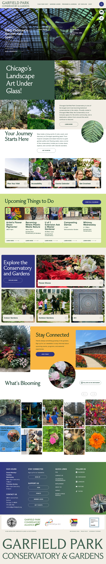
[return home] (15, 4)
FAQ (56, 472)
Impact (57, 490)
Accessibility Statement (95, 531)
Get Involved (82, 4)
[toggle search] (101, 4)
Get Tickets (38, 505)
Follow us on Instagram (91, 382)
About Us (58, 487)
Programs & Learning (69, 4)
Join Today (45, 354)
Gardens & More (55, 4)
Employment (59, 484)
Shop (90, 4)
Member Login (38, 499)
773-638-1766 (10, 505)
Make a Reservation (11, 51)
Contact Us (59, 475)
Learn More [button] (10, 240)
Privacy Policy (84, 531)
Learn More (41, 44)
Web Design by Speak (74, 531)
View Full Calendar (91, 202)
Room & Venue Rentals (60, 494)
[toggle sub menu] (48, 4)
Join (38, 487)
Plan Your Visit (43, 4)
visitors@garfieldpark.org (14, 507)
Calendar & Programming (60, 479)
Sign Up (37, 477)
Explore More (13, 280)
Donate (38, 493)
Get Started (46, 150)
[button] (17, 34)
